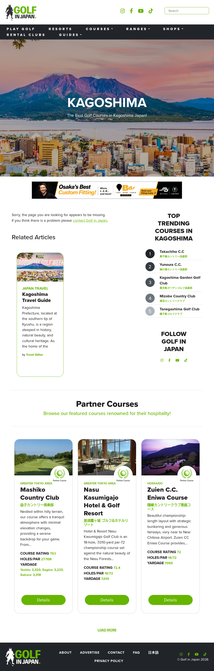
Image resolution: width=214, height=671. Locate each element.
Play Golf (21, 29)
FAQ (136, 652)
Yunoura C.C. (171, 264)
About (65, 652)
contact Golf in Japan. (90, 220)
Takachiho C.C (172, 251)
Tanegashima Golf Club (180, 309)
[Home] (23, 656)
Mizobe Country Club (177, 296)
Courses (98, 29)
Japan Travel (35, 288)
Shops (172, 29)
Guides (69, 34)
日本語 (153, 652)
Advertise (89, 652)
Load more (107, 630)
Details (43, 600)
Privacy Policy (108, 660)
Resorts (61, 29)
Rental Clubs (26, 34)
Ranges (136, 29)
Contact (116, 652)
